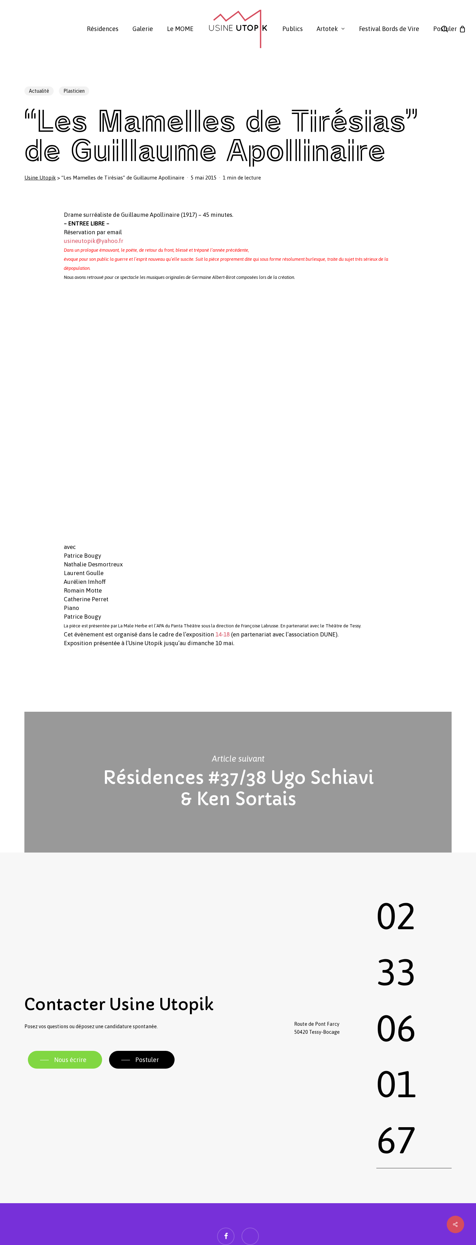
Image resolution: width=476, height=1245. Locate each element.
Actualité (39, 91)
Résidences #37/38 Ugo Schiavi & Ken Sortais (238, 782)
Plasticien (74, 91)
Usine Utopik (40, 178)
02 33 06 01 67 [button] (396, 1027)
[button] (65, 1059)
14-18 (222, 634)
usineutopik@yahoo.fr (93, 240)
